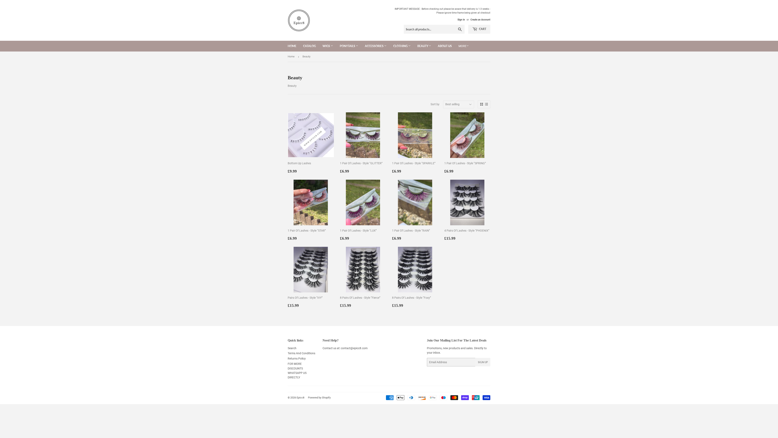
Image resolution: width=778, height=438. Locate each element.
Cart (482, 29)
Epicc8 (300, 397)
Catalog (309, 46)
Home (292, 46)
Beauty (423, 46)
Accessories (374, 46)
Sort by (435, 104)
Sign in (461, 19)
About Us (445, 46)
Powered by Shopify (319, 397)
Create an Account (480, 19)
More (462, 46)
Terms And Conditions (301, 353)
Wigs (327, 46)
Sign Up (483, 362)
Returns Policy (297, 358)
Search (292, 348)
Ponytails (348, 46)
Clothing (400, 46)
